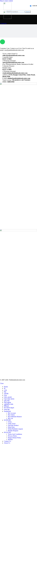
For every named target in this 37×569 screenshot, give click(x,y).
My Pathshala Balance (15, 416)
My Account (12, 413)
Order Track (11, 423)
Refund (10, 439)
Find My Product (13, 425)
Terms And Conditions (15, 434)
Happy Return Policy (14, 438)
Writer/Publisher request (15, 429)
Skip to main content (6, 1)
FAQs (10, 422)
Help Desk (11, 427)
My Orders (11, 415)
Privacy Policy (12, 436)
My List (10, 418)
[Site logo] (7, 9)
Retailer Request (13, 430)
